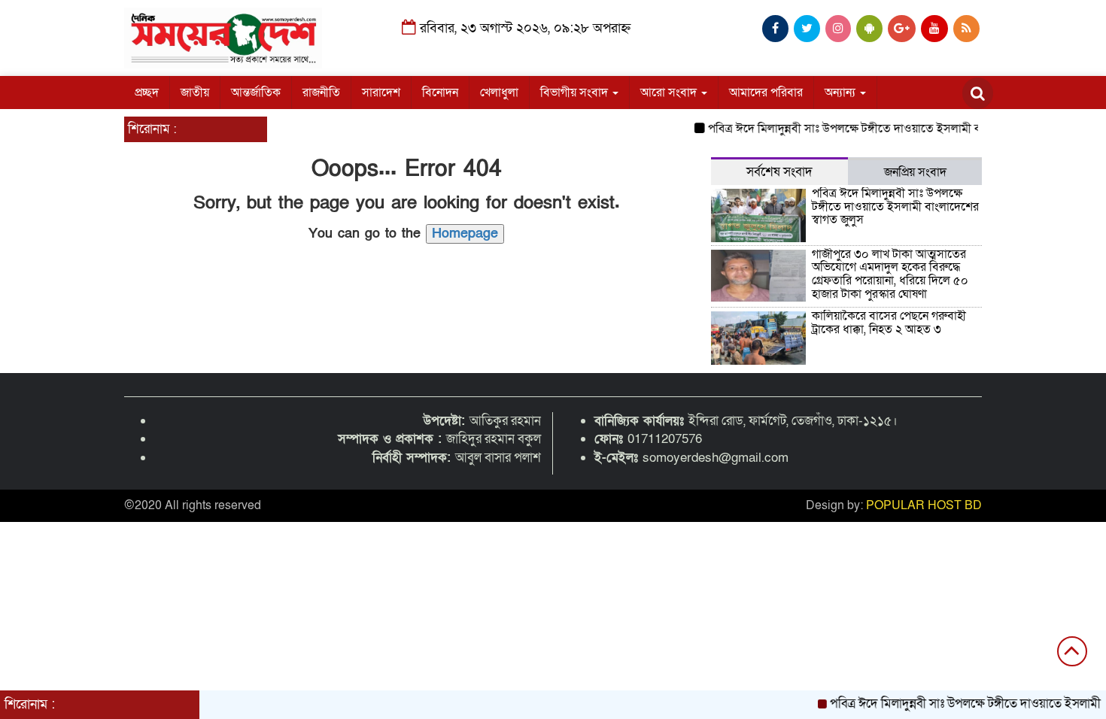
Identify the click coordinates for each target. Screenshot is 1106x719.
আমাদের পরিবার (766, 92)
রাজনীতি (321, 92)
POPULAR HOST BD (924, 505)
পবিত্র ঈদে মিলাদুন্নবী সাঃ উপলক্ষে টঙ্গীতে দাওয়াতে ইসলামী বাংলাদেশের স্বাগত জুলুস (886, 128)
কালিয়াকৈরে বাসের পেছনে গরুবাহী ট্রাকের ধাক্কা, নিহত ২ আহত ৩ (889, 323)
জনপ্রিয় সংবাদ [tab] (915, 172)
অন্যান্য (841, 92)
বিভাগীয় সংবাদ (575, 92)
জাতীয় (195, 92)
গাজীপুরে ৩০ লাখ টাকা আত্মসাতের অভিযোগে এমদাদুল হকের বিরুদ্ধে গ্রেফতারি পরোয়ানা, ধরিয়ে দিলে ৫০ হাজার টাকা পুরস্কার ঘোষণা (890, 274)
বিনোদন (440, 92)
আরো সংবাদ (670, 92)
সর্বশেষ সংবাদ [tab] (779, 172)
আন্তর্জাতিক (256, 92)
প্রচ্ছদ (147, 92)
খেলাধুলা (499, 92)
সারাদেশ (381, 92)
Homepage (465, 233)
